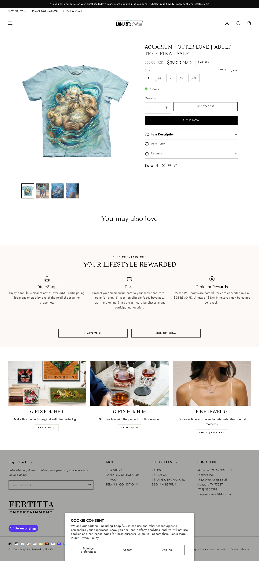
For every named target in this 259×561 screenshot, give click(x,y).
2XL (194, 78)
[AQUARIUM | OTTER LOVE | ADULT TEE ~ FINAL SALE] (157, 166)
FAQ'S (156, 470)
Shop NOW (130, 427)
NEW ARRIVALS (17, 11)
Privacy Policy (89, 538)
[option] (129, 4)
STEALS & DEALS (72, 11)
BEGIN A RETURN (164, 484)
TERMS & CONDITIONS (122, 484)
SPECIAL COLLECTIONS (44, 11)
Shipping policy (196, 549)
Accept (127, 550)
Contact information (217, 549)
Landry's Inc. (24, 549)
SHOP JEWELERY (212, 432)
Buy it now (191, 120)
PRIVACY (112, 480)
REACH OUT (160, 475)
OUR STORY (114, 470)
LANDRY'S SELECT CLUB (123, 475)
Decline (167, 550)
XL (181, 78)
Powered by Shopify (42, 549)
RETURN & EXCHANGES (168, 480)
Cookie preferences (240, 549)
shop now (47, 427)
